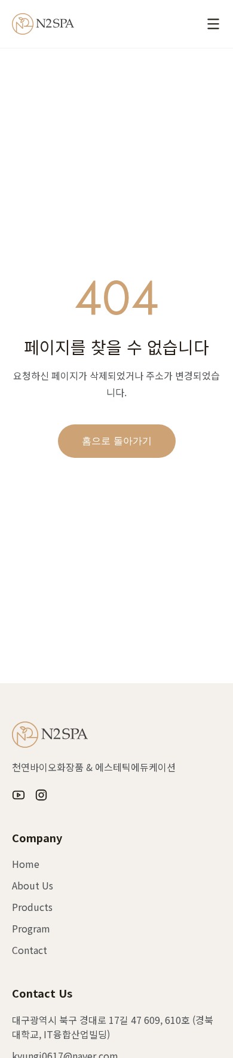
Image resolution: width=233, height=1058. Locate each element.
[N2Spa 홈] (43, 24)
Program (31, 928)
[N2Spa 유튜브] (18, 795)
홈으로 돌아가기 (117, 441)
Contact (29, 950)
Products (32, 907)
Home (25, 864)
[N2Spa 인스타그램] (41, 795)
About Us (32, 885)
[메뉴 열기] (213, 24)
